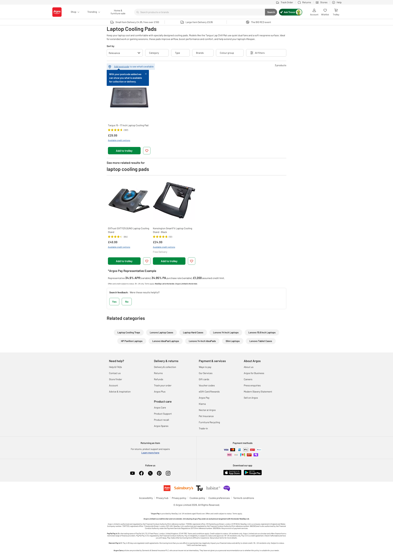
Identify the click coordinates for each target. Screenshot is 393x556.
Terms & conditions (243, 497)
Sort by (110, 46)
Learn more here (150, 452)
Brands (200, 52)
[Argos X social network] (150, 473)
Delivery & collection (165, 366)
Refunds (158, 379)
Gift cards (204, 379)
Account (113, 385)
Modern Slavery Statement (258, 391)
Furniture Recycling (209, 422)
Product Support (163, 413)
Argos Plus (159, 391)
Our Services (205, 373)
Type (177, 52)
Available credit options (119, 140)
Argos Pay (204, 397)
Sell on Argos (251, 397)
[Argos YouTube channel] (132, 473)
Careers (248, 379)
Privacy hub (162, 497)
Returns (158, 373)
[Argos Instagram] (168, 473)
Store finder (115, 379)
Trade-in (203, 428)
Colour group (227, 52)
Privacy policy (179, 497)
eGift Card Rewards (209, 391)
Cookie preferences (219, 497)
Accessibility (146, 497)
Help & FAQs (115, 366)
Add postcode (121, 66)
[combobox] (199, 12)
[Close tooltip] (146, 73)
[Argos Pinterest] (159, 473)
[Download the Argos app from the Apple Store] (232, 472)
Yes (114, 301)
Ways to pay (205, 366)
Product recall (161, 419)
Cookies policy (197, 497)
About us (248, 366)
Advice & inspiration (120, 391)
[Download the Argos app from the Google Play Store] (253, 472)
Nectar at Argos (207, 409)
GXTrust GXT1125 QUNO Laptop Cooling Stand (128, 230)
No (126, 301)
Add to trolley (124, 150)
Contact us (115, 373)
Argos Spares (161, 425)
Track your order (162, 385)
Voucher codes (207, 385)
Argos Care (160, 407)
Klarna (202, 403)
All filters (260, 52)
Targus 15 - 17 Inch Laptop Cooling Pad (128, 125)
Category (154, 52)
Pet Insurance (206, 416)
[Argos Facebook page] (141, 473)
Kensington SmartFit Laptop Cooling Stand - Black (172, 230)
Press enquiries (252, 385)
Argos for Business (254, 373)
